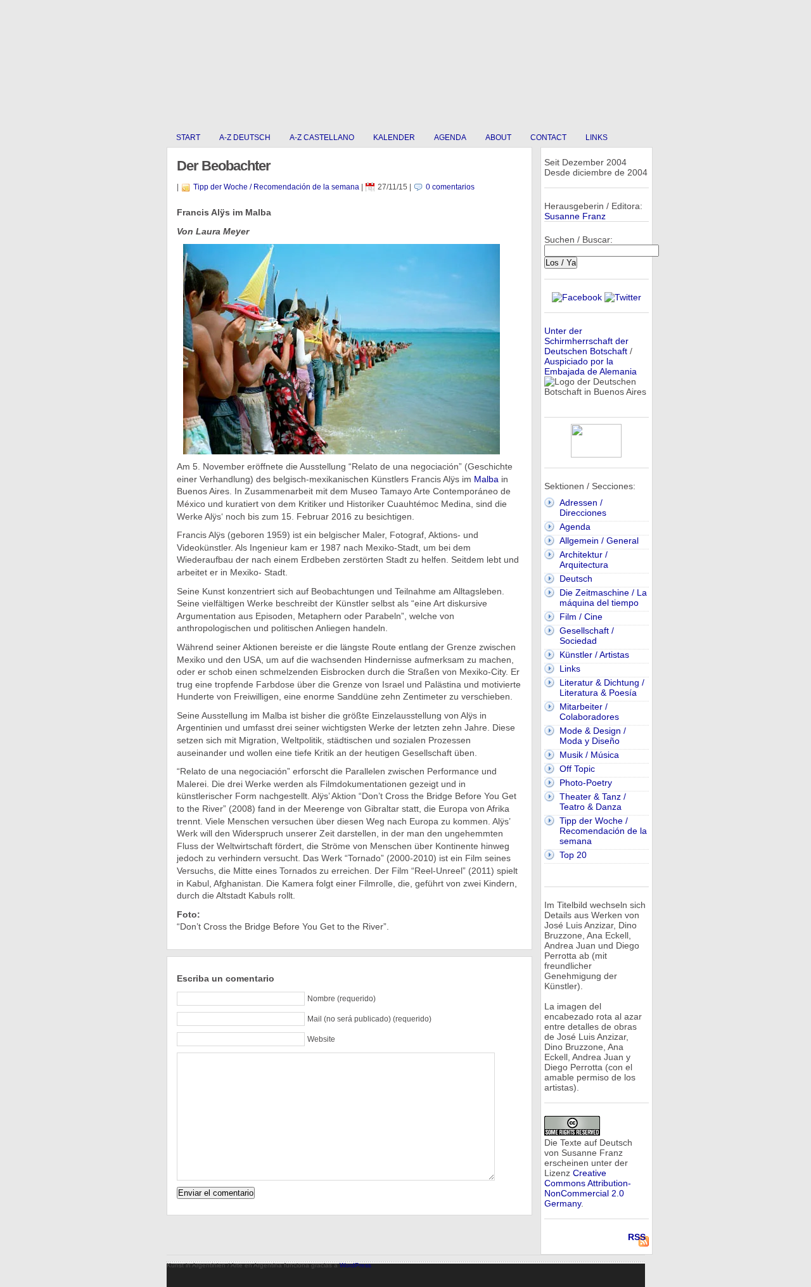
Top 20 (573, 855)
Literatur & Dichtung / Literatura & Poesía (601, 687)
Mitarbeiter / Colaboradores (589, 711)
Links (596, 137)
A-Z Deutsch (245, 137)
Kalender (394, 137)
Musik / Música (589, 755)
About (498, 137)
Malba (486, 479)
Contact (548, 137)
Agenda (450, 137)
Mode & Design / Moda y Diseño (592, 736)
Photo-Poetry (585, 783)
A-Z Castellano (322, 137)
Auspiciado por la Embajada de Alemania (590, 366)
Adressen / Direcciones (582, 507)
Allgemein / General (599, 540)
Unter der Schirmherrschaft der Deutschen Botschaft (586, 341)
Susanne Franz (575, 216)
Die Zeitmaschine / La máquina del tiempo (603, 597)
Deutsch (575, 578)
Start (188, 137)
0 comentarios (450, 186)
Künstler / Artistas (594, 655)
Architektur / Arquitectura (583, 559)
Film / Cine (581, 616)
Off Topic (577, 769)
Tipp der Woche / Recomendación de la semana (276, 186)
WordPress (355, 1265)
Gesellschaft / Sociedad (586, 635)
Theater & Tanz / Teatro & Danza (592, 801)
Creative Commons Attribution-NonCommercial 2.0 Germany (587, 1188)
